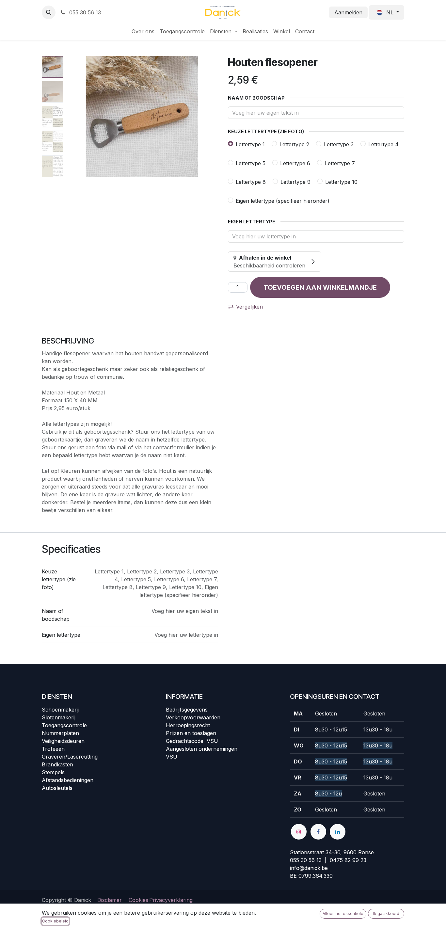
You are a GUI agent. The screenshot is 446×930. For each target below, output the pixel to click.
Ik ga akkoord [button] (386, 913)
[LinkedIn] (337, 832)
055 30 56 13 (84, 12)
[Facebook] (318, 832)
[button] (49, 12)
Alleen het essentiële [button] (343, 913)
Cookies (138, 900)
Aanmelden (348, 12)
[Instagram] (299, 832)
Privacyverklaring (171, 900)
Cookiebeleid (55, 921)
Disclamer (109, 900)
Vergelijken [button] (249, 306)
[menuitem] (143, 31)
